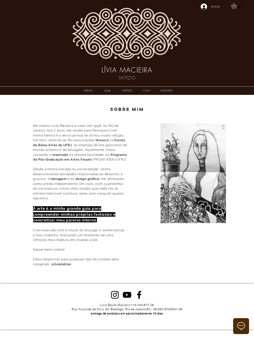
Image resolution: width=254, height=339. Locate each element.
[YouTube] (127, 295)
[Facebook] (139, 295)
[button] (237, 6)
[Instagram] (115, 295)
